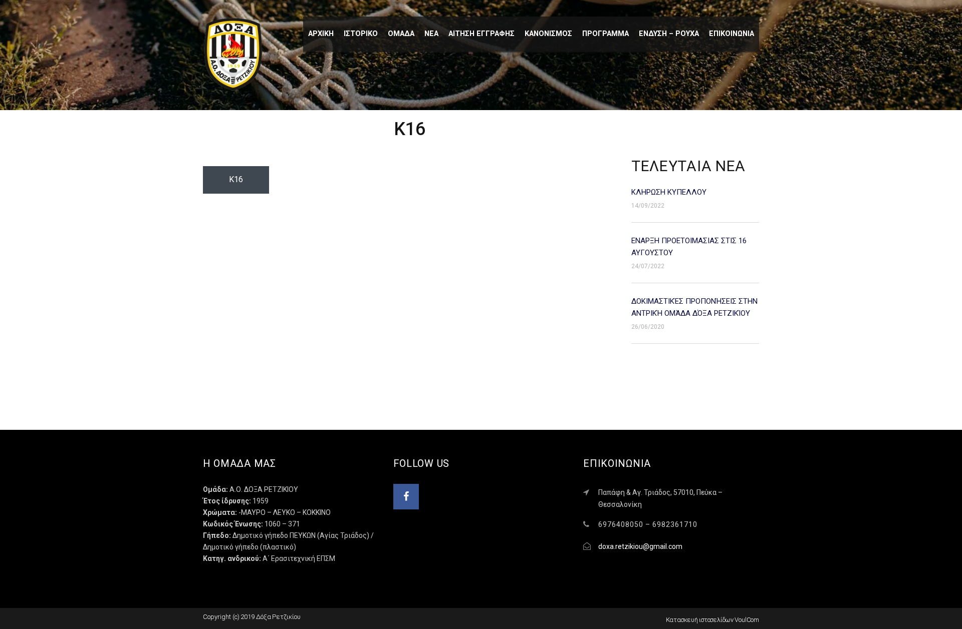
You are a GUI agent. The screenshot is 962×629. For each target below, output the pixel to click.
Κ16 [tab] (236, 179)
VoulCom (747, 619)
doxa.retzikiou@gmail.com (640, 546)
